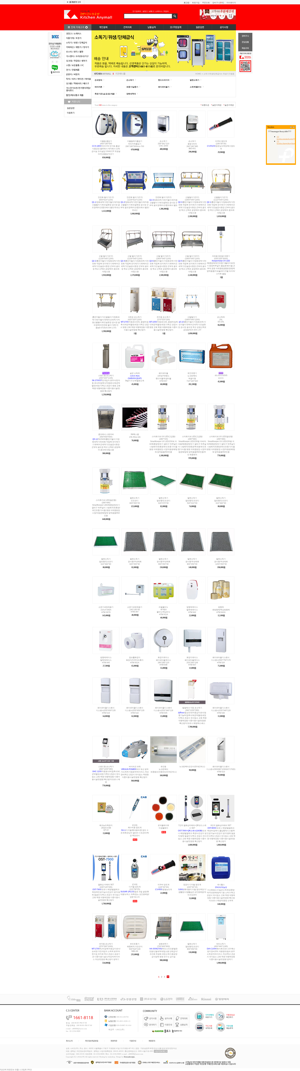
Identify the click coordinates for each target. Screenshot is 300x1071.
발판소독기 (194, 80)
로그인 (186, 3)
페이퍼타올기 (163, 87)
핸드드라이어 (163, 80)
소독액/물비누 (196, 87)
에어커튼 (98, 87)
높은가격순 (229, 105)
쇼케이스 (158, 11)
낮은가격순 (217, 105)
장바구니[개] (218, 3)
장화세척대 (131, 94)
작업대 (166, 11)
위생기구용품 (228, 74)
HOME (198, 74)
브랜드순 (205, 105)
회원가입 (196, 3)
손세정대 (98, 80)
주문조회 (206, 3)
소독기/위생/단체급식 (212, 74)
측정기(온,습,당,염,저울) (105, 94)
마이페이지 (231, 3)
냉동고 (151, 11)
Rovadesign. (129, 1057)
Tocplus (270, 127)
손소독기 (130, 80)
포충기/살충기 (132, 87)
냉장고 (145, 11)
